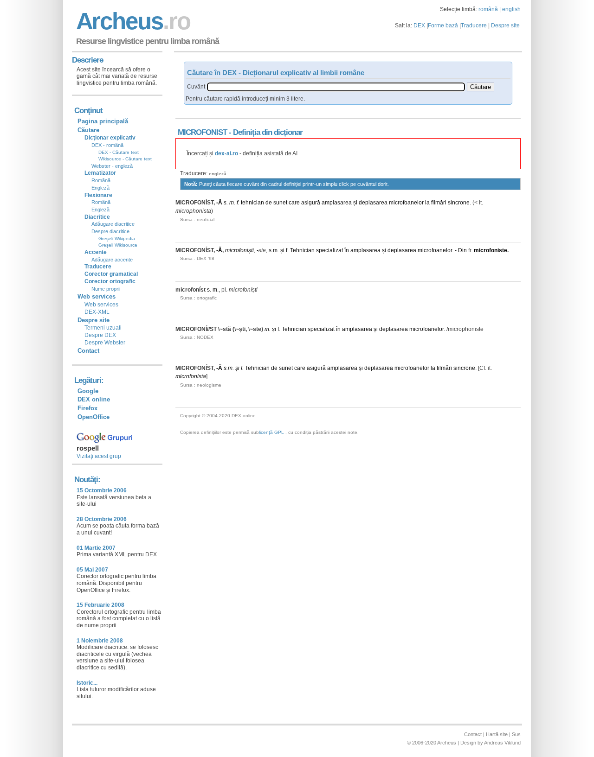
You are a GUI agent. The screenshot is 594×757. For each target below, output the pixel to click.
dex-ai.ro (226, 153)
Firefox (87, 408)
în (346, 250)
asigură (310, 202)
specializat (329, 250)
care (294, 202)
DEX (419, 25)
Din (462, 250)
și (355, 202)
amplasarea (337, 202)
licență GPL (271, 432)
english (511, 9)
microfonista (190, 376)
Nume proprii (105, 289)
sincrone (459, 202)
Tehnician (302, 250)
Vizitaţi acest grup (99, 456)
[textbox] (336, 87)
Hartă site (497, 734)
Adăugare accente (112, 259)
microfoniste (490, 250)
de (268, 202)
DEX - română (107, 145)
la (427, 202)
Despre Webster (104, 342)
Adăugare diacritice (113, 224)
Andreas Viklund (502, 742)
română (488, 9)
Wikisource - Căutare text (125, 158)
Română (100, 180)
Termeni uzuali (103, 327)
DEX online (93, 399)
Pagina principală (102, 121)
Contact (88, 350)
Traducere (474, 25)
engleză (217, 173)
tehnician (252, 202)
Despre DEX (100, 335)
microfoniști (239, 250)
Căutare (88, 130)
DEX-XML (97, 312)
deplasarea (373, 202)
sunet (280, 202)
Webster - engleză (112, 166)
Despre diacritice (110, 231)
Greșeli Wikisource (117, 245)
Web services (101, 304)
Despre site (505, 25)
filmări (438, 202)
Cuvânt (196, 86)
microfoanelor (406, 202)
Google (87, 391)
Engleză (100, 188)
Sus (516, 734)
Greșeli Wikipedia (116, 238)
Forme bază (443, 25)
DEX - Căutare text (118, 152)
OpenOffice (93, 416)
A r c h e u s (131, 21)
